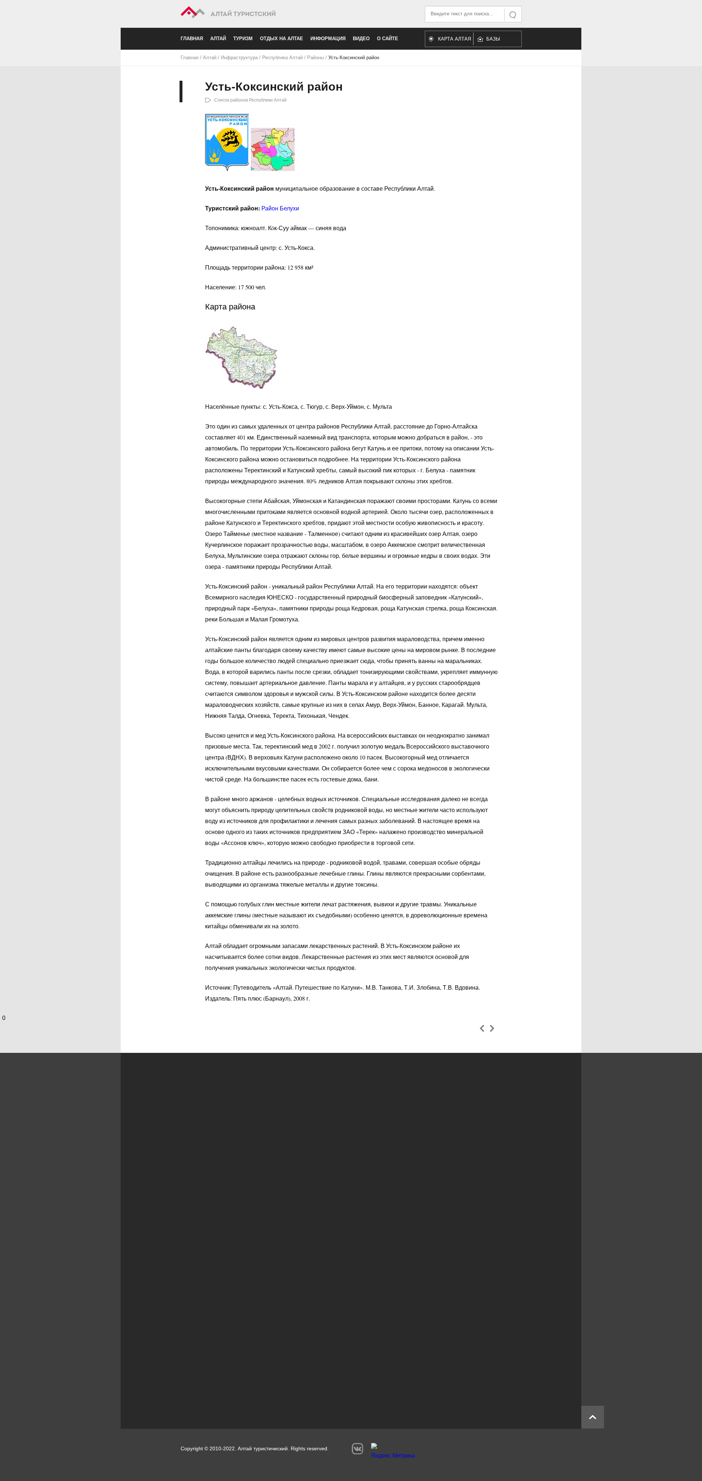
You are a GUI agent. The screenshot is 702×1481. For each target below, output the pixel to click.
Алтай (218, 38)
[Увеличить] (241, 387)
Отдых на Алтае (281, 38)
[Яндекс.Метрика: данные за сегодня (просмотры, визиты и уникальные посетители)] (393, 1453)
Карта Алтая (454, 39)
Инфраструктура (239, 57)
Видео (361, 38)
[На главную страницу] (266, 13)
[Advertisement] (340, 1346)
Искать (513, 15)
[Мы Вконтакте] (357, 1448)
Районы (315, 57)
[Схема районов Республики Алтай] (273, 168)
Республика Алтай (282, 57)
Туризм (243, 38)
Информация (328, 38)
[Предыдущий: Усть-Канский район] (482, 1028)
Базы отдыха (496, 40)
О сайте (387, 38)
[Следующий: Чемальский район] (492, 1028)
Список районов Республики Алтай (250, 100)
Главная (192, 38)
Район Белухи (280, 208)
